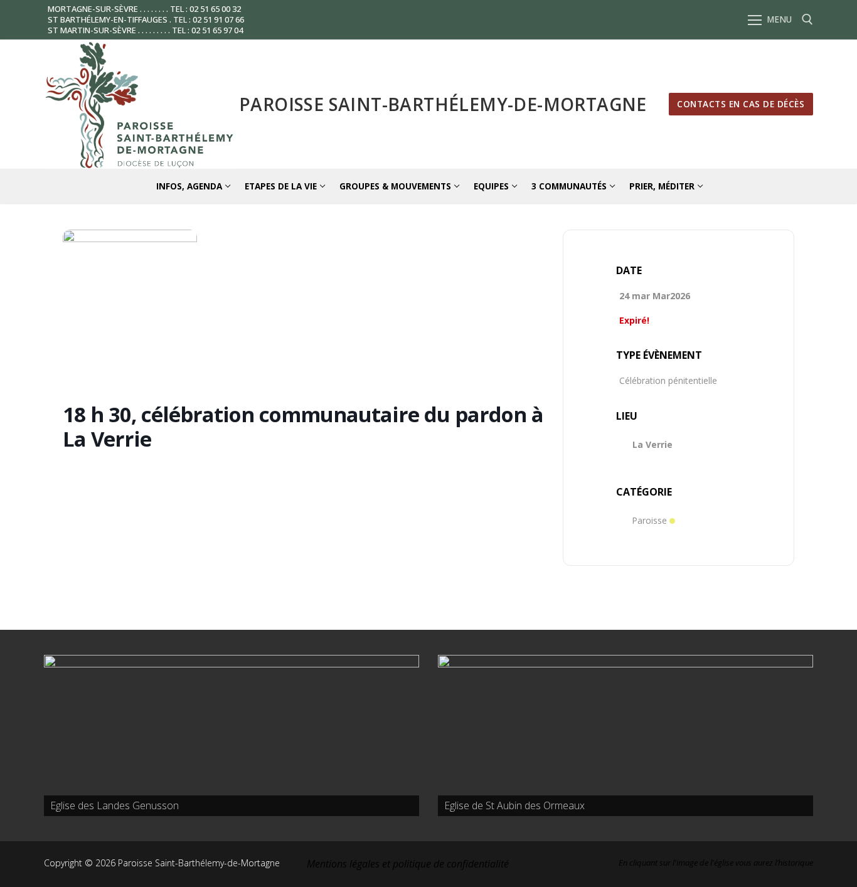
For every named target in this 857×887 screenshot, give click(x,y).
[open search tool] (807, 19)
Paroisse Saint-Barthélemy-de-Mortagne (443, 104)
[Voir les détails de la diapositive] (231, 735)
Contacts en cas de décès (740, 104)
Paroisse (649, 520)
